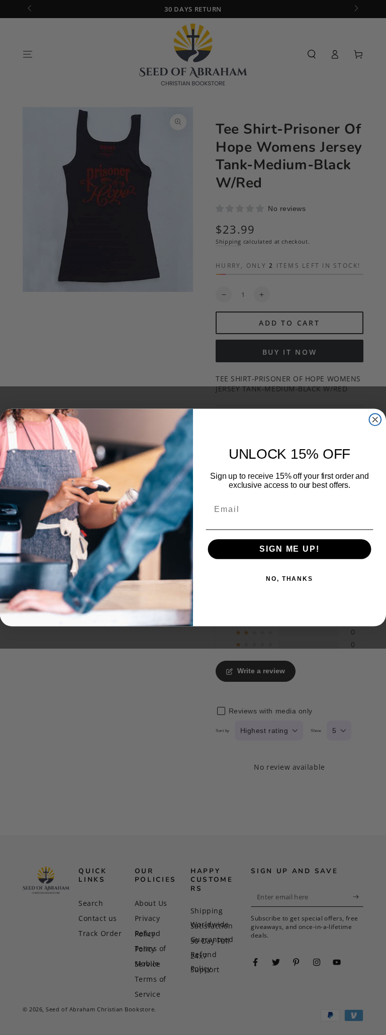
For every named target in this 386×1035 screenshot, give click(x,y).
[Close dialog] (375, 419)
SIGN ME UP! (289, 549)
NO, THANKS (289, 579)
